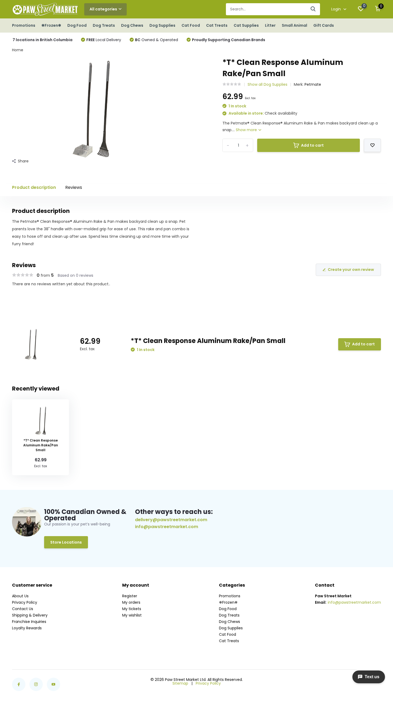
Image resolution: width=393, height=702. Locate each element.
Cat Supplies (246, 25)
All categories (103, 9)
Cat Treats (217, 25)
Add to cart (312, 145)
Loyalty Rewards (27, 628)
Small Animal (294, 25)
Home (17, 50)
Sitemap (180, 683)
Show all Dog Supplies (267, 84)
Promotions (23, 25)
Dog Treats (104, 25)
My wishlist (132, 615)
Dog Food (77, 25)
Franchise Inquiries (29, 621)
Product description (34, 187)
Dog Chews (132, 25)
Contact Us (22, 608)
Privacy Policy (24, 602)
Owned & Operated (156, 39)
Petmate (313, 84)
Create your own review (351, 269)
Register (129, 596)
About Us (20, 596)
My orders (131, 602)
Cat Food (191, 25)
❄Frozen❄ (51, 25)
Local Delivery (103, 39)
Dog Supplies (162, 25)
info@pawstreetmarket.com (166, 527)
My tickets (131, 608)
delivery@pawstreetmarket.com (171, 520)
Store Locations (66, 542)
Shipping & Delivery (30, 615)
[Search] (313, 9)
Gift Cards (323, 25)
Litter (270, 25)
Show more (247, 129)
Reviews (73, 187)
